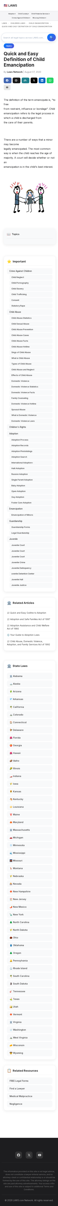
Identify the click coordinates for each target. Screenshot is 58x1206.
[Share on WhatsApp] (50, 80)
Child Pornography (20, 283)
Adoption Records (19, 445)
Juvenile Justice (18, 585)
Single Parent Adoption (22, 480)
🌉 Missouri (16, 860)
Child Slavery (17, 289)
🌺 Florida (15, 737)
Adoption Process (19, 440)
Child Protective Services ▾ (40, 14)
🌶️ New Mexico (18, 906)
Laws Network (15, 72)
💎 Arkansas (16, 699)
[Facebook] (18, 1155)
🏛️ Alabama (16, 676)
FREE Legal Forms (19, 1080)
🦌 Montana (16, 868)
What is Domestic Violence (24, 415)
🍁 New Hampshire (20, 891)
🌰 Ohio (14, 937)
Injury (9, 46)
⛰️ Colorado (16, 714)
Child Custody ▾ (23, 14)
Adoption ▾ (12, 14)
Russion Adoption (19, 474)
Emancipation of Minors (22, 515)
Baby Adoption (18, 485)
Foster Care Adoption (21, 502)
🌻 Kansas (15, 791)
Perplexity (25, 80)
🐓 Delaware (17, 730)
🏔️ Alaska (15, 683)
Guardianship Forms (20, 527)
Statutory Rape (18, 306)
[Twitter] (29, 1155)
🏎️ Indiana (15, 776)
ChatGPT (16, 80)
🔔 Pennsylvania (19, 960)
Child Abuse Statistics (21, 318)
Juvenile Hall (17, 579)
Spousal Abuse (18, 409)
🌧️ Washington (18, 1029)
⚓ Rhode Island (18, 968)
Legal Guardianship (20, 533)
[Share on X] (34, 80)
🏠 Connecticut (18, 722)
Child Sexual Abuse (20, 324)
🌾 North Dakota (19, 930)
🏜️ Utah (14, 1006)
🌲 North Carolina (19, 922)
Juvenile (13, 539)
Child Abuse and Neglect (22, 369)
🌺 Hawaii (15, 753)
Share (7, 80)
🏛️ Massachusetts (20, 830)
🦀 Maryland (16, 822)
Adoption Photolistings (21, 451)
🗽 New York (17, 914)
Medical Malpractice (21, 1096)
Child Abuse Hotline (20, 347)
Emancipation (16, 508)
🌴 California (17, 707)
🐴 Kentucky (16, 799)
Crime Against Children (20, 271)
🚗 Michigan (16, 837)
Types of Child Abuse (21, 364)
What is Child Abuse (20, 358)
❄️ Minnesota (17, 845)
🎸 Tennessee (17, 991)
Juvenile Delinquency (21, 568)
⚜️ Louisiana (17, 806)
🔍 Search (51, 37)
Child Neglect (17, 277)
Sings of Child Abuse (21, 352)
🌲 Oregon (15, 953)
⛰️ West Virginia (19, 1037)
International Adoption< (22, 463)
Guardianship (15, 521)
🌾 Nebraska (17, 876)
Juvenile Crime (18, 562)
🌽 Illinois (15, 768)
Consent (15, 300)
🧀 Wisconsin (17, 1045)
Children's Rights (17, 427)
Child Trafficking (19, 294)
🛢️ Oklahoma (17, 945)
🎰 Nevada (15, 883)
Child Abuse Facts (19, 341)
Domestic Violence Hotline (23, 404)
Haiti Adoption (17, 468)
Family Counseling (19, 398)
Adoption (13, 433)
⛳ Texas (14, 999)
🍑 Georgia (16, 745)
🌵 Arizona (15, 691)
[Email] (7, 87)
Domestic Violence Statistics (24, 386)
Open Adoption (18, 491)
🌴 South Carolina (19, 976)
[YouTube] (39, 1155)
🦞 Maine (15, 814)
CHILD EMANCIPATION (39, 23)
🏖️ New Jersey (18, 899)
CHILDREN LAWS (18, 23)
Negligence (16, 1104)
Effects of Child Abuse (21, 375)
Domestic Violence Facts (23, 392)
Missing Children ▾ (39, 18)
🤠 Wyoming (16, 1053)
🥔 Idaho (14, 760)
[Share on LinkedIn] (42, 80)
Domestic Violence (20, 381)
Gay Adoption (17, 497)
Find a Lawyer (17, 1088)
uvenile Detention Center (22, 574)
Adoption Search (19, 457)
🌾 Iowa (14, 783)
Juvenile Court (18, 545)
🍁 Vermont (16, 1014)
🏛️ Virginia (15, 1022)
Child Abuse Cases (20, 335)
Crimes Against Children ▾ (21, 18)
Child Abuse (15, 312)
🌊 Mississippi (17, 853)
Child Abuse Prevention (22, 329)
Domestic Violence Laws (23, 421)
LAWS (4, 23)
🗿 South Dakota (19, 983)
